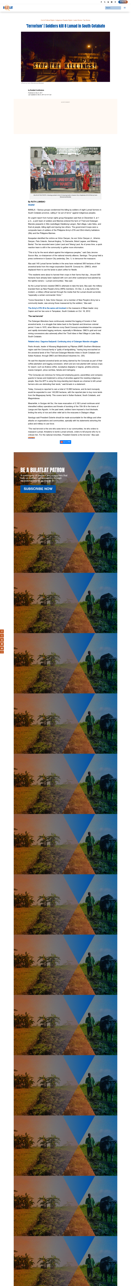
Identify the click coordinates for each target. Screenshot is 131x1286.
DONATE (123, 2)
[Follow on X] (104, 2)
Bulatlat (31, 205)
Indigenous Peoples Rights (64, 20)
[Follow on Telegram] (115, 2)
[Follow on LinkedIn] (108, 2)
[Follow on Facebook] (101, 2)
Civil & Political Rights (47, 20)
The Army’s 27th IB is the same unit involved (47, 308)
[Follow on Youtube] (111, 2)
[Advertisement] (70, 118)
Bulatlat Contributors (37, 90)
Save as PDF (66, 442)
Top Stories (86, 20)
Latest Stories (77, 20)
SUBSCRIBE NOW (38, 489)
